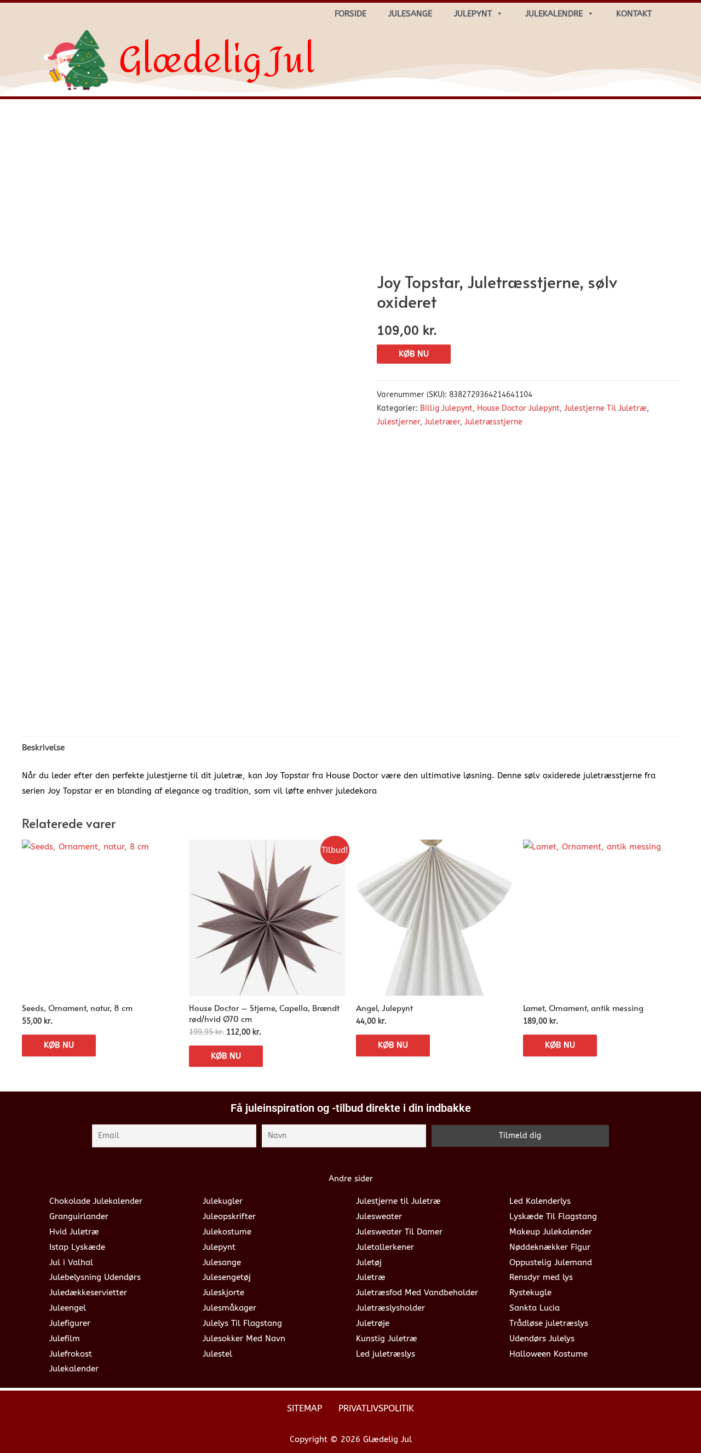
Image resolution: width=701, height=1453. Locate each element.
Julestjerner (398, 422)
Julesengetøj (227, 1277)
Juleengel (67, 1308)
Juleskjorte (223, 1292)
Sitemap (304, 1408)
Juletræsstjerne (493, 422)
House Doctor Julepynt (518, 408)
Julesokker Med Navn (244, 1338)
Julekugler (223, 1201)
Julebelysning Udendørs (95, 1277)
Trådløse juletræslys (548, 1323)
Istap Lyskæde (77, 1247)
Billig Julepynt (446, 408)
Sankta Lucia (534, 1308)
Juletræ (371, 1277)
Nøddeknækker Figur (549, 1247)
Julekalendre (554, 14)
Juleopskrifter (229, 1216)
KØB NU (414, 354)
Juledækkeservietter (88, 1292)
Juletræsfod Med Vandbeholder (417, 1292)
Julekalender (74, 1369)
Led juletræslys (385, 1354)
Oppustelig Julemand (550, 1262)
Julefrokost (70, 1354)
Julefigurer (69, 1323)
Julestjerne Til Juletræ (605, 408)
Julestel (217, 1354)
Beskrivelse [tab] (43, 748)
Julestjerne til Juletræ (398, 1201)
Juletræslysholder (390, 1308)
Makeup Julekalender (550, 1232)
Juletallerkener (385, 1247)
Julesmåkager (229, 1308)
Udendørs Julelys (541, 1338)
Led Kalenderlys (540, 1201)
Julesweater (379, 1216)
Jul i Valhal (71, 1262)
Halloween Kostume (548, 1354)
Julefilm (64, 1338)
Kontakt (634, 14)
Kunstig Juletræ (386, 1338)
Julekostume (227, 1232)
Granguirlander (78, 1216)
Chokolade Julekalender (95, 1201)
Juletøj (369, 1262)
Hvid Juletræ (74, 1232)
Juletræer (442, 422)
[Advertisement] (350, 189)
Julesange (410, 14)
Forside (350, 14)
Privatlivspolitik (376, 1408)
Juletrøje (372, 1323)
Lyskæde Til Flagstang (553, 1216)
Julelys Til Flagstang (242, 1323)
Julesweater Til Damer (399, 1232)
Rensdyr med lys (541, 1277)
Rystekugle (530, 1292)
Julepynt (473, 14)
